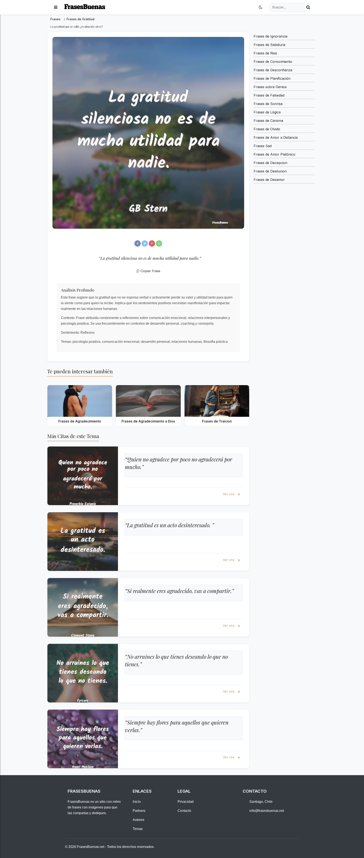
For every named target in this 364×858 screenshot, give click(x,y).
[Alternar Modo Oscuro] (260, 7)
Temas (138, 829)
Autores (138, 820)
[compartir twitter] (145, 243)
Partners (139, 810)
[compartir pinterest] (152, 243)
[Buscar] (308, 7)
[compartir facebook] (137, 243)
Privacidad (186, 801)
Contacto (184, 810)
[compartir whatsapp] (159, 243)
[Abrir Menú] (55, 7)
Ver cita (229, 494)
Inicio (137, 801)
